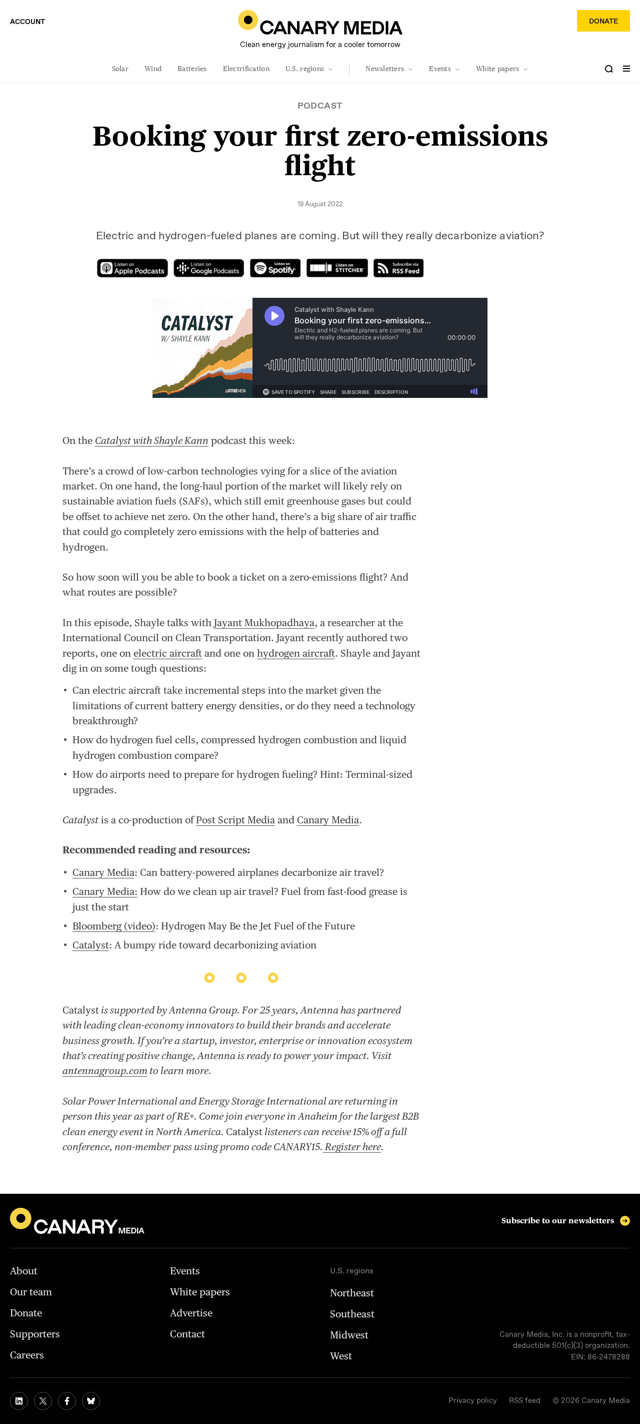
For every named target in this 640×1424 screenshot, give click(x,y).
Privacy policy (472, 1401)
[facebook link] (67, 1401)
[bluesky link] (91, 1401)
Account (27, 22)
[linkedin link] (19, 1401)
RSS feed (524, 1401)
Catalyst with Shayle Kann (151, 440)
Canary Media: (105, 891)
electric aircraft (168, 653)
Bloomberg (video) (114, 926)
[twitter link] (43, 1401)
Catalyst (90, 945)
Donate (603, 21)
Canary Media (328, 820)
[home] (320, 22)
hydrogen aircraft (296, 653)
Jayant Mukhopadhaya (264, 623)
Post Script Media (235, 820)
